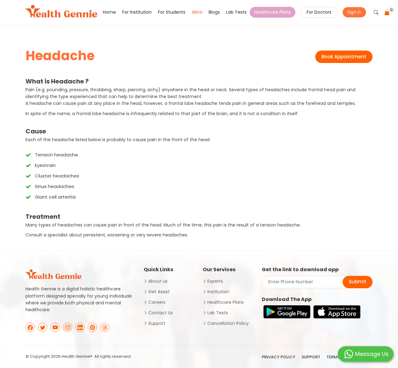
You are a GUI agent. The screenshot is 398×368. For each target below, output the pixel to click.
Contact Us (160, 313)
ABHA (197, 12)
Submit (357, 281)
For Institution (137, 12)
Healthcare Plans (272, 12)
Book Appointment (344, 56)
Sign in (354, 12)
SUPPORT (311, 357)
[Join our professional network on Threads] (104, 327)
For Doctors (319, 12)
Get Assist (159, 291)
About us (158, 281)
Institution (218, 291)
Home (109, 12)
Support (156, 323)
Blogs (214, 12)
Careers (156, 302)
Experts (215, 281)
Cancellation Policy (228, 323)
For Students (171, 12)
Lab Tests (236, 12)
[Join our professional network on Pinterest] (92, 327)
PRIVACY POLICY (278, 357)
